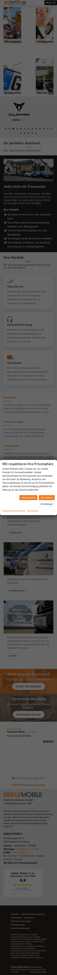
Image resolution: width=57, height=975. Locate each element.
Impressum (33, 510)
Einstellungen (47, 504)
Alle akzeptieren (28, 497)
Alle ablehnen (47, 497)
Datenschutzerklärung (13, 510)
